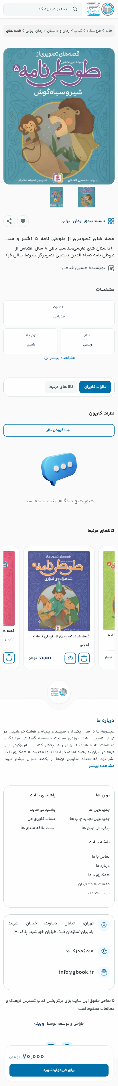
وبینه (39, 1023)
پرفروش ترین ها (96, 828)
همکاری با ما (99, 875)
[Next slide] (12, 116)
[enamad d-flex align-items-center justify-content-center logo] (59, 981)
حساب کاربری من (41, 819)
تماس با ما (101, 857)
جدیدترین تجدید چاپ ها (90, 819)
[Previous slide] (106, 116)
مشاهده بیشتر (102, 766)
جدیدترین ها (99, 810)
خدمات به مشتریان (94, 884)
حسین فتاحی (74, 268)
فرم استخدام (98, 893)
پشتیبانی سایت (43, 810)
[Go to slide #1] (86, 197)
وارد (56, 1070)
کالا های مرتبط (61, 387)
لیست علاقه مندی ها (38, 828)
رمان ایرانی (70, 221)
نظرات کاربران (95, 387)
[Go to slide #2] (56, 197)
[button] (23, 221)
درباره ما (103, 866)
